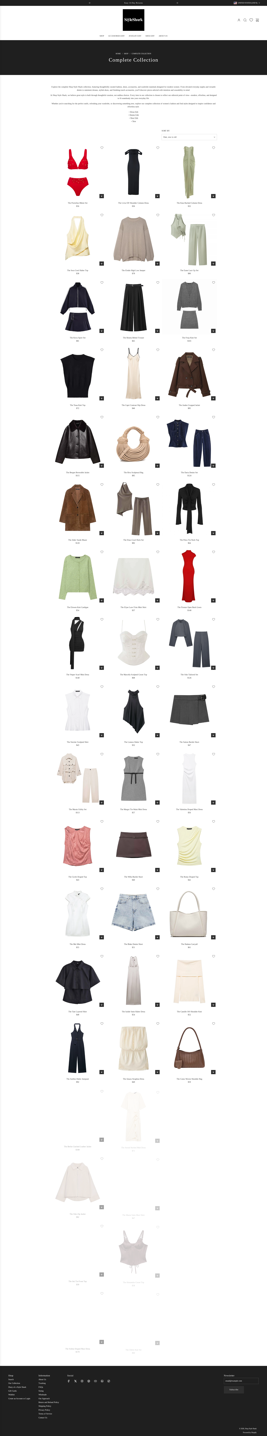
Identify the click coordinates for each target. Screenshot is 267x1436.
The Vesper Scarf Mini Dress (77, 675)
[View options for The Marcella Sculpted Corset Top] (157, 668)
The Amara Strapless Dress (133, 1079)
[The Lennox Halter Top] (133, 711)
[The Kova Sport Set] (77, 307)
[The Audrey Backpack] (189, 1317)
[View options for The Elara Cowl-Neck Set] (157, 533)
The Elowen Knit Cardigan (77, 607)
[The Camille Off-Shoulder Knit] (189, 980)
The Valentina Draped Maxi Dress (189, 809)
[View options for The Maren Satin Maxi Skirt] (157, 1207)
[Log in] (239, 20)
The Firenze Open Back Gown (189, 607)
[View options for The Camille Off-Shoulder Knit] (213, 1005)
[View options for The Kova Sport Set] (101, 331)
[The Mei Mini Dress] (77, 913)
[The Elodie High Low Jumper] (133, 239)
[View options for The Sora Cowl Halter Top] (101, 263)
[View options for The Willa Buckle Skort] (157, 870)
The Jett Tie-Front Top (78, 1281)
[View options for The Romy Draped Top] (213, 870)
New (134, 121)
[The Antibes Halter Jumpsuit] (77, 1048)
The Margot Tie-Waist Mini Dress (133, 809)
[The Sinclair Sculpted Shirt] (77, 711)
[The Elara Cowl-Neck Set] (133, 509)
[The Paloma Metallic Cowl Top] (189, 1250)
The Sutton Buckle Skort (189, 742)
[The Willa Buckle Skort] (133, 845)
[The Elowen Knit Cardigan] (77, 576)
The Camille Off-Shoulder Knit (189, 1012)
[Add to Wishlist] (102, 147)
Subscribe (233, 1390)
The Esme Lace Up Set (189, 270)
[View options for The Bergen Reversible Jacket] (101, 466)
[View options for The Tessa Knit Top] (101, 398)
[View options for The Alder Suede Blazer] (101, 533)
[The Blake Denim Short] (133, 913)
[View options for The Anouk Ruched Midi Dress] (157, 1139)
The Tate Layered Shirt (77, 1012)
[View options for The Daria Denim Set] (213, 466)
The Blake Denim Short (133, 944)
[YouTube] (95, 1381)
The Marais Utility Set (77, 809)
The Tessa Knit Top (77, 405)
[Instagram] (82, 1381)
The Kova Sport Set (78, 338)
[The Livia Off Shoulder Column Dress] (133, 172)
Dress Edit (134, 112)
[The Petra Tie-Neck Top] (189, 509)
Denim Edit (134, 115)
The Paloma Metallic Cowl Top (189, 1281)
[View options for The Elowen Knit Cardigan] (101, 600)
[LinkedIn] (102, 1381)
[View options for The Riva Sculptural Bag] (157, 466)
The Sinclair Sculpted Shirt (77, 742)
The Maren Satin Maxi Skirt (133, 1214)
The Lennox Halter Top (133, 742)
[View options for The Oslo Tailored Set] (213, 668)
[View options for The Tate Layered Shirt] (101, 1005)
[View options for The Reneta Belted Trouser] (157, 331)
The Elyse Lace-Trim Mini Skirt (133, 607)
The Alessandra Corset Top (133, 1281)
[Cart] (257, 20)
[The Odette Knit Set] (133, 1317)
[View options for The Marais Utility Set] (101, 802)
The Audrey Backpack (189, 1348)
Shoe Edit (134, 118)
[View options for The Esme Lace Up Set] (213, 263)
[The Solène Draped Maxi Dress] (77, 1317)
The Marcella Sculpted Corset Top (133, 675)
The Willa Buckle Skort (133, 877)
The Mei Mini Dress (78, 944)
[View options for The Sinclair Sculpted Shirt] (101, 735)
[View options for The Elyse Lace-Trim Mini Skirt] (157, 600)
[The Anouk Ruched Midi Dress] (133, 1115)
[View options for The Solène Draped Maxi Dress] (101, 1342)
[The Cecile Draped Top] (77, 845)
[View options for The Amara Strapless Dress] (157, 1072)
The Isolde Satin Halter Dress (133, 1012)
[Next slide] (177, 3)
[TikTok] (109, 1381)
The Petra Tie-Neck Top (189, 540)
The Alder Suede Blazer (77, 540)
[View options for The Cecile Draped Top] (101, 870)
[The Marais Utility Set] (77, 778)
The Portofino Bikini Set (77, 203)
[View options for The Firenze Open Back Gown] (213, 600)
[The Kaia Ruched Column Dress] (189, 172)
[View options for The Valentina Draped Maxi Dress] (213, 802)
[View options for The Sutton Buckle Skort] (213, 735)
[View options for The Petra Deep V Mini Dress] (213, 1207)
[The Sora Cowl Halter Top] (77, 239)
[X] (75, 1381)
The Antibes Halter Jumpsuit (77, 1079)
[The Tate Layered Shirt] (77, 980)
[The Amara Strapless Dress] (133, 1048)
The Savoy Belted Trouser (189, 1146)
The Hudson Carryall (189, 944)
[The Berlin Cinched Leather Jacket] (77, 1115)
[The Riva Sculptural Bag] (133, 441)
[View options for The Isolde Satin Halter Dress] (157, 1005)
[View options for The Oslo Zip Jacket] (101, 1207)
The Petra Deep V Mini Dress (189, 1214)
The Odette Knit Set (133, 1348)
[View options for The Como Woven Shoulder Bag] (213, 1072)
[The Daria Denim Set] (189, 441)
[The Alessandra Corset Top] (133, 1250)
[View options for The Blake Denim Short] (157, 937)
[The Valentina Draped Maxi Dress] (189, 778)
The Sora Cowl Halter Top (77, 270)
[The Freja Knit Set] (189, 307)
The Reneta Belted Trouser (133, 338)
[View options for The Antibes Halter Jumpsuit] (101, 1072)
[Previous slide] (90, 3)
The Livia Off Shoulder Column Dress (133, 203)
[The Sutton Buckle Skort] (189, 711)
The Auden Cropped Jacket (189, 405)
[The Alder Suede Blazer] (77, 509)
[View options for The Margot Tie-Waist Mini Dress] (157, 802)
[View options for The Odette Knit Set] (157, 1342)
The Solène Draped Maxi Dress (77, 1348)
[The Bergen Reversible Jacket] (77, 441)
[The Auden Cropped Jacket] (189, 374)
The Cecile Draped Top (77, 877)
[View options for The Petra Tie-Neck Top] (213, 533)
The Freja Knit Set (189, 338)
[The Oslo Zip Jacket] (77, 1182)
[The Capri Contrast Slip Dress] (133, 374)
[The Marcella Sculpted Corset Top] (133, 643)
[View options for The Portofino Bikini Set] (101, 196)
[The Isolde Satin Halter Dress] (133, 980)
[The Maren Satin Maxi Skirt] (133, 1182)
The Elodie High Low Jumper (133, 270)
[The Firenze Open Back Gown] (189, 576)
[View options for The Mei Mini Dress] (101, 937)
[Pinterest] (89, 1381)
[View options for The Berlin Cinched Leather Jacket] (101, 1139)
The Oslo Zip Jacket (78, 1214)
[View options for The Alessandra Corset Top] (157, 1274)
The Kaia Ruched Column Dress (189, 203)
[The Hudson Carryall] (189, 913)
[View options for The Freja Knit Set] (213, 331)
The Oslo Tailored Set (189, 675)
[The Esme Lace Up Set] (189, 239)
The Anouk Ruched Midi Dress (133, 1146)
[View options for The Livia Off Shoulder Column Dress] (157, 196)
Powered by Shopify (250, 1432)
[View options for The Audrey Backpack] (213, 1342)
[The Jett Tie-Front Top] (77, 1250)
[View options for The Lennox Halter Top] (157, 735)
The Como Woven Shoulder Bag (189, 1079)
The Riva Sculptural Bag (133, 473)
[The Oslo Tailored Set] (189, 643)
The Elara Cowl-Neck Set (133, 540)
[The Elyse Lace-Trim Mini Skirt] (133, 576)
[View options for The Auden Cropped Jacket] (213, 398)
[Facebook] (69, 1381)
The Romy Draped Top (189, 877)
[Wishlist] (251, 20)
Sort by (166, 131)
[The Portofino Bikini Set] (77, 172)
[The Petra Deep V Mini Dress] (189, 1182)
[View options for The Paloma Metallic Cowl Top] (213, 1274)
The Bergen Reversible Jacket (77, 473)
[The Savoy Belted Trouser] (189, 1115)
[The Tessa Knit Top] (77, 374)
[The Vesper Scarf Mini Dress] (77, 643)
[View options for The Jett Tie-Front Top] (101, 1274)
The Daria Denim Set (189, 473)
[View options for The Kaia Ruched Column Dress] (213, 196)
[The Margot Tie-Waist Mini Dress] (133, 778)
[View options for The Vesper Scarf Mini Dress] (101, 668)
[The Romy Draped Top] (189, 845)
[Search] (245, 20)
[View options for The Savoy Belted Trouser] (213, 1139)
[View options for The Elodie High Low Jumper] (157, 263)
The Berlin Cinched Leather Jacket (77, 1146)
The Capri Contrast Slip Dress (133, 405)
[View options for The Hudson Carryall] (213, 937)
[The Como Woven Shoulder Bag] (189, 1048)
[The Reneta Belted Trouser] (133, 307)
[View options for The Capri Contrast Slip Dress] (157, 398)
